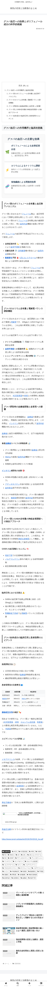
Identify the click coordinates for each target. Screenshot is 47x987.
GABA (39, 851)
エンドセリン (19, 861)
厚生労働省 (6, 802)
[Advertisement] (23, 55)
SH (5, 858)
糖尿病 (13, 498)
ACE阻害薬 (17, 396)
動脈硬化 (8, 258)
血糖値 (30, 417)
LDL (24, 855)
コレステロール (9, 865)
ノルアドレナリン (30, 865)
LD (18, 855)
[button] (42, 554)
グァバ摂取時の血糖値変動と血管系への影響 (24, 106)
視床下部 (33, 878)
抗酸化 (6, 874)
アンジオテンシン (37, 858)
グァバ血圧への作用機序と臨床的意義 (20, 90)
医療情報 (7, 851)
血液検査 (20, 786)
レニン (6, 871)
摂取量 (14, 874)
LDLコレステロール (28, 258)
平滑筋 (41, 871)
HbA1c (8, 457)
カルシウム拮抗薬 (28, 722)
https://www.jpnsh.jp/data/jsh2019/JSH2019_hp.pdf (22, 839)
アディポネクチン (12, 484)
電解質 (13, 322)
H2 (5, 855)
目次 (20, 86)
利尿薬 (39, 722)
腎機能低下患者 (11, 613)
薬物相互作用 (7, 712)
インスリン (13, 423)
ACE (15, 851)
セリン (19, 865)
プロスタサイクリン (10, 868)
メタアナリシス (8, 759)
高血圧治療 (6, 829)
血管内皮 (23, 224)
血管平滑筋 (15, 247)
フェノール (26, 214)
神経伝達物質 (23, 539)
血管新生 (8, 488)
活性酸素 (21, 251)
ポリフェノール (25, 868)
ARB (26, 396)
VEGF (11, 858)
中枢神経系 (15, 871)
